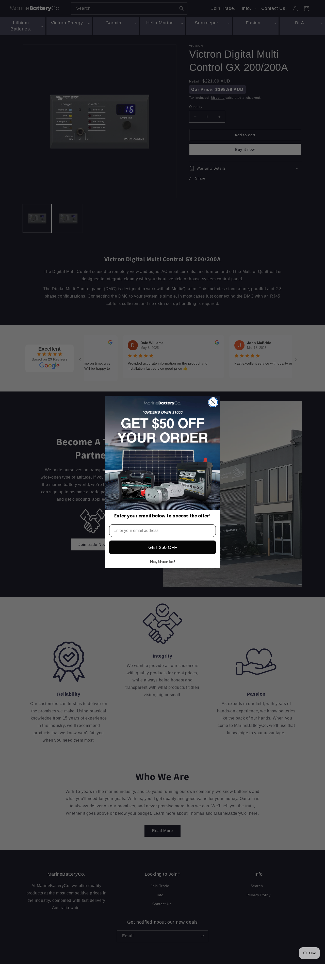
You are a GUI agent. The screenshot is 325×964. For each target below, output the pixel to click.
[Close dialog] (213, 402)
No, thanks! (162, 562)
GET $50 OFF (162, 547)
